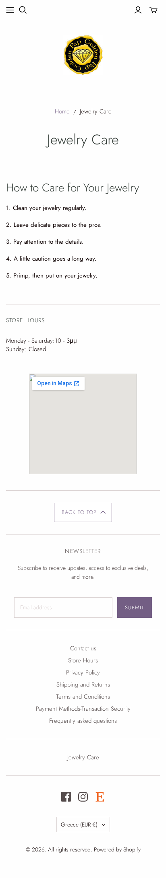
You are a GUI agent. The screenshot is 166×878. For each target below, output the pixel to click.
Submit (134, 607)
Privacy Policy (83, 672)
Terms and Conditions (83, 696)
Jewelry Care (83, 757)
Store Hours (83, 660)
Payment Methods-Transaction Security (83, 708)
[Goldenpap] (83, 53)
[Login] (138, 10)
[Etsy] (100, 797)
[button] (83, 512)
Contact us (83, 648)
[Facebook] (66, 797)
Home (62, 111)
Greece (79, 824)
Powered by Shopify (117, 849)
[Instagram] (83, 797)
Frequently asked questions (83, 720)
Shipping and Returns (83, 684)
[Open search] (23, 10)
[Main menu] (10, 10)
